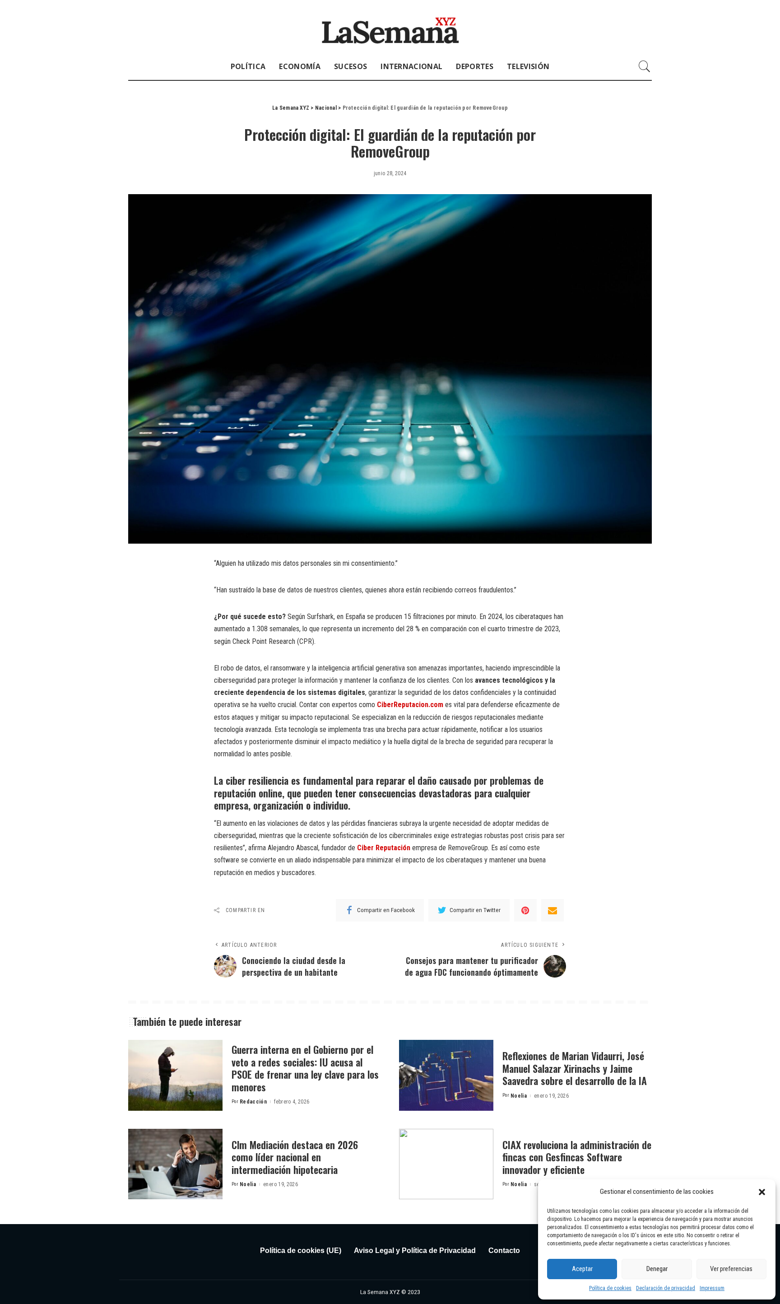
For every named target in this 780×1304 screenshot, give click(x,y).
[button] (761, 1192)
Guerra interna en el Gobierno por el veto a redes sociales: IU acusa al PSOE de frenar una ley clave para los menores (305, 1068)
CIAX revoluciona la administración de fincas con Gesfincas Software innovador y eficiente (576, 1157)
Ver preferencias (731, 1269)
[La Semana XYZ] (390, 26)
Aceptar (582, 1269)
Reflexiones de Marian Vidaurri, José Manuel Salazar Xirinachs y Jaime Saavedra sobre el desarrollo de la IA (574, 1068)
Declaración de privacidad (665, 1288)
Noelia (519, 1096)
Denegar (657, 1269)
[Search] (644, 66)
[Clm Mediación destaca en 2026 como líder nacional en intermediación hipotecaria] (175, 1164)
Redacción (253, 1101)
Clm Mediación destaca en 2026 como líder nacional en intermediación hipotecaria (295, 1157)
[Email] (552, 910)
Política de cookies (610, 1288)
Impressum (712, 1288)
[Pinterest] (525, 910)
